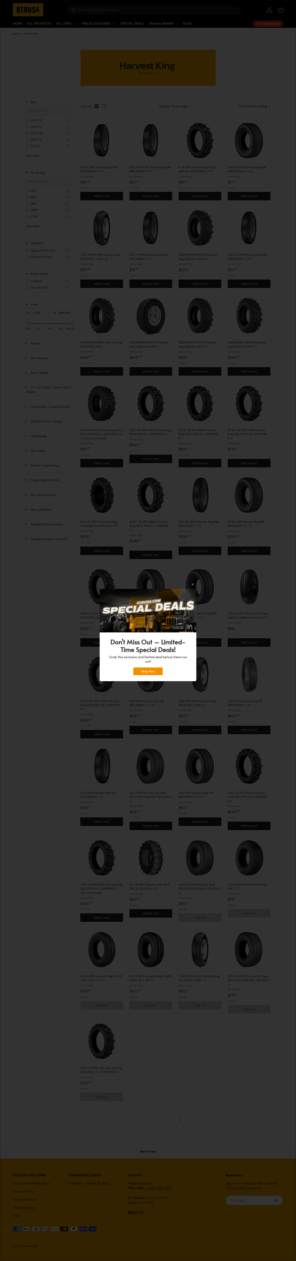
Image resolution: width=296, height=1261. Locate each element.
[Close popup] (192, 584)
